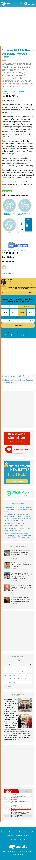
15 (10, 675)
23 (14, 678)
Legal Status (10, 835)
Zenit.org (7, 67)
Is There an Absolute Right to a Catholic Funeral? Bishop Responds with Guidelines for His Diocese (21, 599)
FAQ (9, 832)
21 (6, 678)
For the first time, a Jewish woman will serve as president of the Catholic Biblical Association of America (21, 553)
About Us (3, 832)
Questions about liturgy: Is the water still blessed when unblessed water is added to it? (21, 564)
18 (22, 675)
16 (14, 675)
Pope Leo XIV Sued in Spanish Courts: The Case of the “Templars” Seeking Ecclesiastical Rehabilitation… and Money (21, 575)
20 (30, 675)
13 (30, 671)
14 (6, 675)
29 (10, 682)
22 (10, 678)
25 (22, 678)
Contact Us (26, 835)
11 (22, 671)
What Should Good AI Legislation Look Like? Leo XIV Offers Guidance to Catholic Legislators (11, 703)
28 (6, 682)
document (11, 149)
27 (30, 678)
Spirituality (6, 93)
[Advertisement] (18, 26)
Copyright (19, 835)
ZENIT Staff (21, 91)
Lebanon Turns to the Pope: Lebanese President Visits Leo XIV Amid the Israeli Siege (11, 719)
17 (18, 675)
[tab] (11, 791)
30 (14, 682)
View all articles (7, 273)
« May (5, 686)
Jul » (9, 686)
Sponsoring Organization (27, 832)
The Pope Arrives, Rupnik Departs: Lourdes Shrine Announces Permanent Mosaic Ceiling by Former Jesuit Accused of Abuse (18, 535)
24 (18, 678)
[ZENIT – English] (10, 4)
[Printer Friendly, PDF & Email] (7, 191)
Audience (15, 832)
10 (18, 671)
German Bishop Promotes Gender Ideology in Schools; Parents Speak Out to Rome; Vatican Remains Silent (21, 588)
